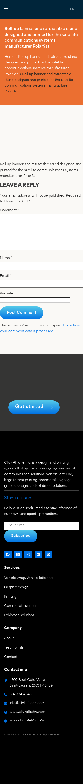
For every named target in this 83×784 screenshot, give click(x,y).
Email (5, 276)
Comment (9, 210)
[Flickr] (38, 554)
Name (6, 258)
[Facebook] (8, 554)
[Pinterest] (48, 554)
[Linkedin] (18, 554)
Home (10, 57)
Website (6, 293)
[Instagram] (28, 554)
